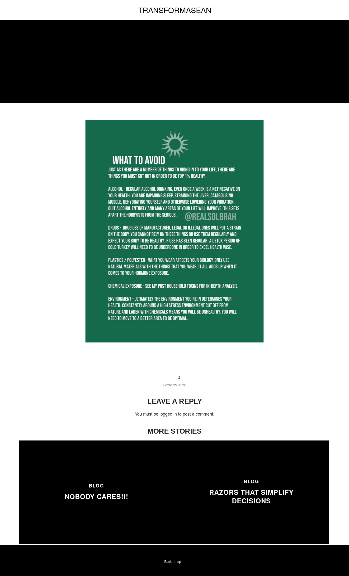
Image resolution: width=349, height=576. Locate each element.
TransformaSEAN (174, 9)
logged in (168, 414)
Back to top (173, 561)
